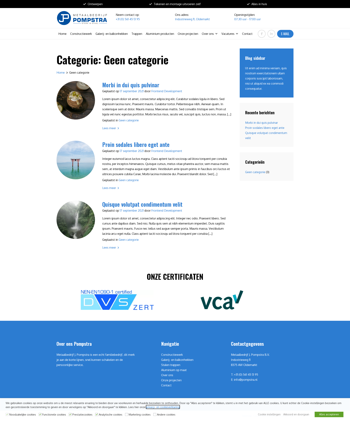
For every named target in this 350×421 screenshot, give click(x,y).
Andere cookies (166, 414)
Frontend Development (166, 91)
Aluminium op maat (174, 370)
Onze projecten (188, 34)
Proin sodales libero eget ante (264, 128)
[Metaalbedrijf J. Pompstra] (82, 18)
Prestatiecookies (82, 414)
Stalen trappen (170, 365)
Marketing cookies (140, 414)
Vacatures (227, 34)
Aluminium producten (160, 34)
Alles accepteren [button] (329, 414)
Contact (247, 34)
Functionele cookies (54, 414)
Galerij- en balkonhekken (112, 34)
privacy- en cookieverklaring (163, 407)
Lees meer (109, 128)
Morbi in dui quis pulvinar (261, 122)
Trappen (136, 34)
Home (62, 34)
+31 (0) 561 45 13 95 (128, 19)
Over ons (208, 34)
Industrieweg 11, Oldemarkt (192, 19)
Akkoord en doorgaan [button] (296, 414)
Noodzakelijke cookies (22, 414)
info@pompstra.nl (245, 379)
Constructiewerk (81, 34)
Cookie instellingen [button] (269, 414)
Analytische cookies (110, 414)
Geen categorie (129, 120)
